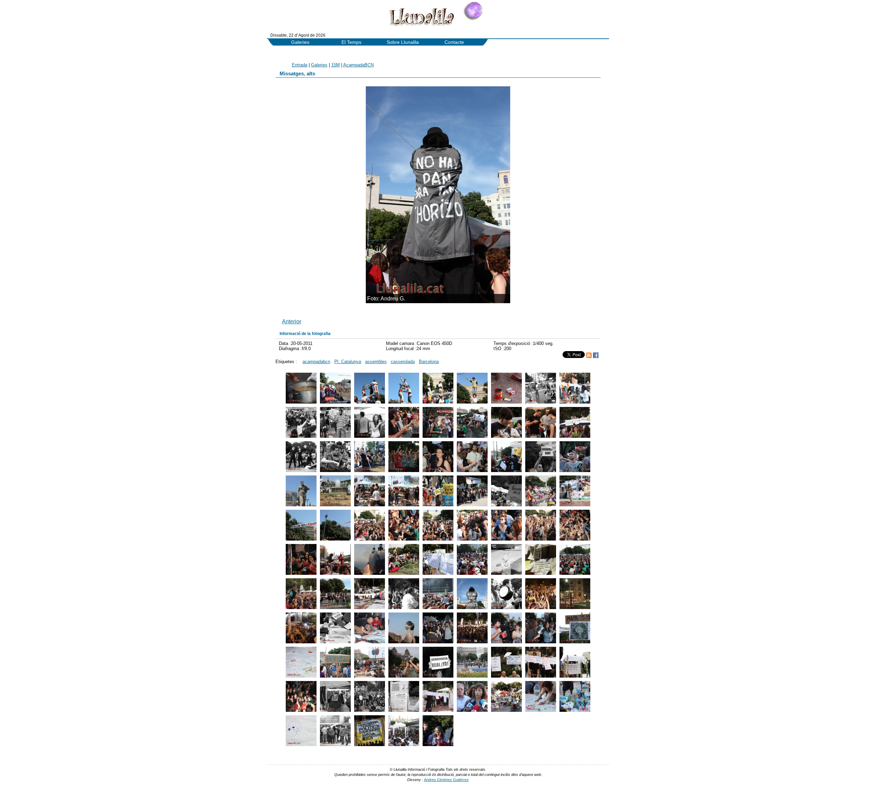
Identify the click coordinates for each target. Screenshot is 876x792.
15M (335, 64)
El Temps (351, 42)
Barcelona (429, 361)
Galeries (300, 42)
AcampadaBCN (358, 64)
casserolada (403, 361)
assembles (376, 361)
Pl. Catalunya (347, 361)
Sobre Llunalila (403, 42)
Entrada (299, 64)
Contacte (454, 42)
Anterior (291, 321)
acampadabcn (316, 361)
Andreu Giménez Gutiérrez (446, 780)
